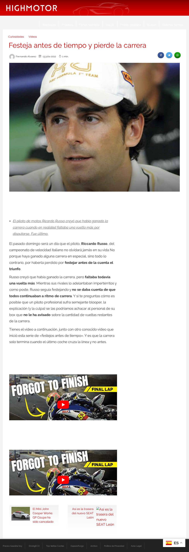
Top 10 (109, 25)
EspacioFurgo (77, 546)
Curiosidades (16, 36)
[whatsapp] (177, 55)
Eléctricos (49, 25)
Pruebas (67, 25)
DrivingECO (34, 546)
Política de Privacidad (114, 546)
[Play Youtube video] (63, 404)
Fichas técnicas (89, 25)
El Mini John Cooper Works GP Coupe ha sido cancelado (43, 515)
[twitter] (169, 55)
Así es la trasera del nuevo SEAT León (83, 513)
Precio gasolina (130, 25)
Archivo (93, 546)
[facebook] (161, 55)
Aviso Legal (136, 546)
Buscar (152, 25)
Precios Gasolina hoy (12, 546)
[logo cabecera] (31, 8)
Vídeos (33, 36)
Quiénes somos (172, 25)
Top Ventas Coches (55, 546)
